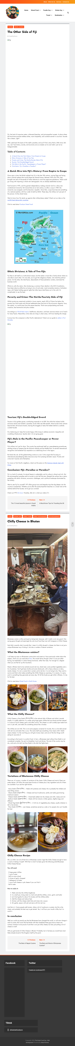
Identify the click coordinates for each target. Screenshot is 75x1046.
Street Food (35, 10)
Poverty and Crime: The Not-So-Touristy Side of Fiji (27, 160)
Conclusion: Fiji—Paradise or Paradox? (24, 166)
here (30, 659)
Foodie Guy (47, 10)
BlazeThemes (45, 1042)
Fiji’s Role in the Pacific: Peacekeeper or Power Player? (29, 164)
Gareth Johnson (13, 36)
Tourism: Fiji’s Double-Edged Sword (22, 162)
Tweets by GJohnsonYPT (37, 970)
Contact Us (66, 2)
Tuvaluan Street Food (26, 204)
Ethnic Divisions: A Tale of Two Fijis (23, 158)
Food (10, 516)
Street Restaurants (40, 516)
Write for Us (51, 2)
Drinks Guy (58, 10)
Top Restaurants (54, 516)
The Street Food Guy (40, 1040)
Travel (48, 15)
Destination (58, 15)
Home (26, 10)
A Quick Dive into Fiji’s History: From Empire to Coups (28, 156)
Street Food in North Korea (28, 681)
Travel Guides (19, 27)
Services (58, 2)
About (45, 2)
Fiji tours (20, 493)
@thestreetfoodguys (16, 1030)
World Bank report (23, 312)
